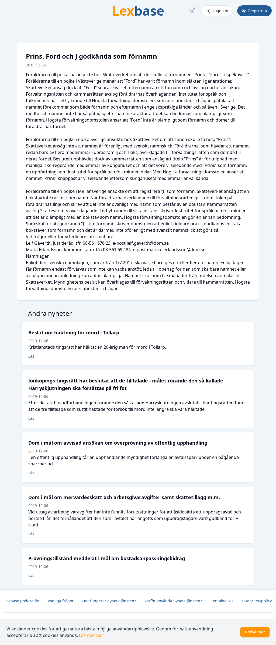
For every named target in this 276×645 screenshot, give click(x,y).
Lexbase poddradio (22, 600)
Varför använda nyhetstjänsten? (173, 600)
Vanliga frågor (61, 600)
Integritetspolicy (257, 600)
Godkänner (255, 631)
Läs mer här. (91, 635)
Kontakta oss (222, 600)
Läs (31, 356)
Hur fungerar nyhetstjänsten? (109, 600)
